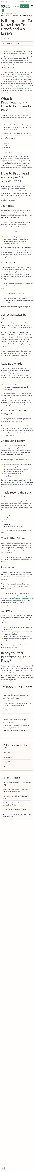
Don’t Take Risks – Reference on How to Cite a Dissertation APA (17, 815)
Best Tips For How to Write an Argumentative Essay (17, 784)
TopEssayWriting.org (7, 13)
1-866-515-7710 (1, 1)
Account (16, 6)
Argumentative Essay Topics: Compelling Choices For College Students (15, 790)
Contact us (6, 1)
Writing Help (7, 762)
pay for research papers (19, 598)
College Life (6, 752)
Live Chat (4, 1)
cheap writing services (16, 632)
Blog (16, 13)
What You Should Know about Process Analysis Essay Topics (14, 804)
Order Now (24, 6)
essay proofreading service (22, 250)
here (29, 1)
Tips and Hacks (7, 757)
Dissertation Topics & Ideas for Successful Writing (16, 797)
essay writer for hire (9, 482)
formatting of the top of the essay (18, 77)
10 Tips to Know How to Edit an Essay (14, 809)
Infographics (6, 766)
